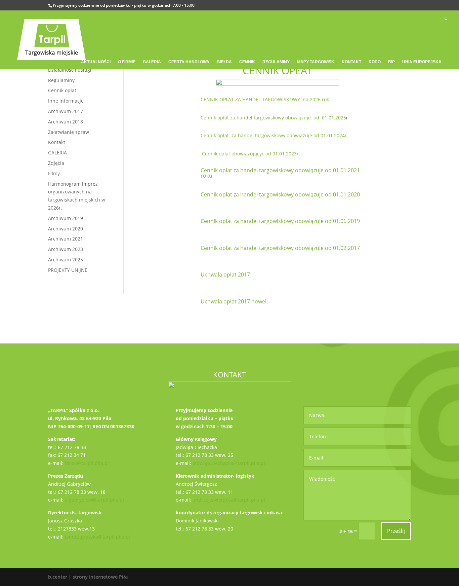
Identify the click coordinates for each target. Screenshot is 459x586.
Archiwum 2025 (65, 259)
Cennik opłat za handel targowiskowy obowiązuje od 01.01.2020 (280, 194)
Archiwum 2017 (65, 111)
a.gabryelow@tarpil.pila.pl (94, 500)
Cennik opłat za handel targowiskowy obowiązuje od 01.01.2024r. (274, 135)
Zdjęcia (56, 163)
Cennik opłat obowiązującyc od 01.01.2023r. (251, 153)
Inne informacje (66, 101)
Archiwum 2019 (65, 218)
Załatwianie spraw (68, 132)
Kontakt (56, 142)
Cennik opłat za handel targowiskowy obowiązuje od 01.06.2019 (280, 221)
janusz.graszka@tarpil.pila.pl (97, 537)
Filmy (54, 173)
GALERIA (57, 152)
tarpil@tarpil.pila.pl (87, 463)
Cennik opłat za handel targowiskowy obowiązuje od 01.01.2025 (273, 117)
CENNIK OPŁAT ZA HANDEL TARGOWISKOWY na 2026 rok (265, 99)
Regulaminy (61, 80)
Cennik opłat (62, 90)
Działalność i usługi (69, 70)
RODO (375, 62)
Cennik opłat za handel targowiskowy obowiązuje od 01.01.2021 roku (280, 173)
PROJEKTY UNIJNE (67, 270)
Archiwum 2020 (65, 228)
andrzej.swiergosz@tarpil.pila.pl (229, 500)
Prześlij (396, 531)
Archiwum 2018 (65, 121)
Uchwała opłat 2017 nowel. (234, 301)
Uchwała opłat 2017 (225, 274)
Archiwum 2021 (65, 238)
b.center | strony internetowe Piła (88, 577)
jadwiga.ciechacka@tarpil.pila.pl (229, 463)
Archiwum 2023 (65, 249)
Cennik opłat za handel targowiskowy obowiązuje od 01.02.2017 (280, 248)
